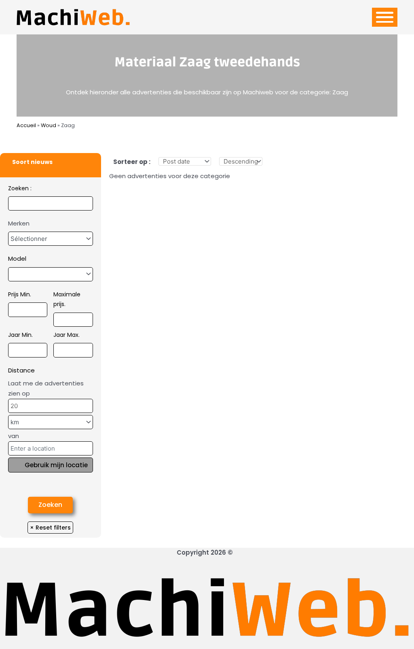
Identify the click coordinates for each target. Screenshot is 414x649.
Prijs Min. (19, 294)
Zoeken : (20, 188)
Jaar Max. (66, 335)
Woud (48, 125)
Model (17, 258)
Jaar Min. (20, 335)
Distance (21, 370)
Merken (19, 223)
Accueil (26, 125)
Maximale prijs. (66, 299)
